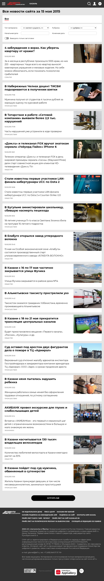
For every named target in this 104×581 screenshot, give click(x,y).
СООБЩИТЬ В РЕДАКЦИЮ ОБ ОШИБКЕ (86, 521)
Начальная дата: (11, 33)
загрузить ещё (53, 498)
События (8, 77)
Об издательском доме (32, 512)
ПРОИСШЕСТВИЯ (11, 106)
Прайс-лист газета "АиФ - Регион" (36, 518)
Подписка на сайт (67, 515)
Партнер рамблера (45, 571)
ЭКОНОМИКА (9, 430)
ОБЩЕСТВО (9, 169)
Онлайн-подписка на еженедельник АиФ (39, 515)
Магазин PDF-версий (65, 512)
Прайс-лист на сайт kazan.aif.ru (66, 518)
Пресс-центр (49, 512)
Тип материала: (11, 28)
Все (7, 19)
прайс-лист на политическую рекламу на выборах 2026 (45, 521)
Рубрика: (56, 28)
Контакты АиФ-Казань (86, 515)
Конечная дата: (58, 33)
